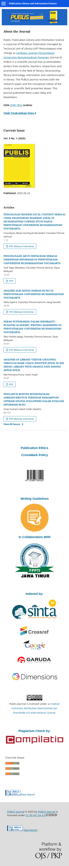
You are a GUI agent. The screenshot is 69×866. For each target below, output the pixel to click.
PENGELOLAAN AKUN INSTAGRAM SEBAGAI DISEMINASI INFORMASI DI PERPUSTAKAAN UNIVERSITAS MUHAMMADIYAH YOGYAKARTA (32, 259)
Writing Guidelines (35, 498)
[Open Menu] (3, 3)
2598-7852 (16, 105)
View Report (28, 794)
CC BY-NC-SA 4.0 (35, 815)
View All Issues (12, 424)
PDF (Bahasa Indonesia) (21, 246)
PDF (10, 280)
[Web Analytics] (15, 830)
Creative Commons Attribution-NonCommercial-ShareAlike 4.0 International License (35, 708)
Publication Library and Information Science (33, 3)
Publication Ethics (34, 448)
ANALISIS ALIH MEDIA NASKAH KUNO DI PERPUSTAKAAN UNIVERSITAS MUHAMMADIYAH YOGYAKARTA (34, 294)
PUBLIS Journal (15, 811)
